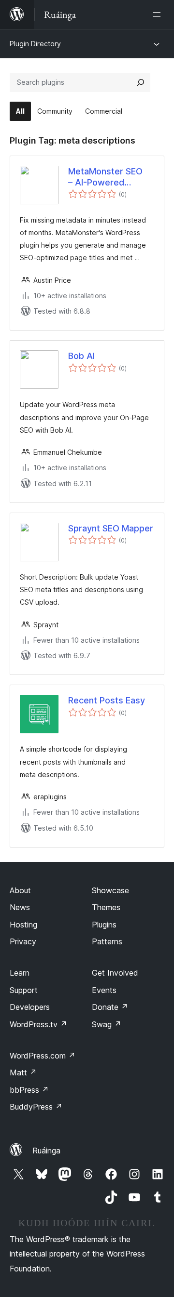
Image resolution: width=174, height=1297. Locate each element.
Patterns (107, 941)
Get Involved (115, 973)
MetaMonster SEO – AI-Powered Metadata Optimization (105, 177)
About (20, 890)
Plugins (104, 924)
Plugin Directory (35, 44)
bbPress (29, 1090)
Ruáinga (46, 1150)
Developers (30, 1007)
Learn (19, 973)
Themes (106, 907)
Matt (23, 1072)
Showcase (110, 890)
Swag (106, 1024)
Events (104, 990)
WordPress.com (42, 1055)
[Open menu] (158, 14)
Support (24, 990)
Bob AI (81, 356)
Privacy (23, 941)
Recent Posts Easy (106, 700)
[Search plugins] (140, 82)
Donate (110, 1007)
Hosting (23, 924)
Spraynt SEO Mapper (110, 528)
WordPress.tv (38, 1024)
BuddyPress (36, 1107)
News (20, 907)
